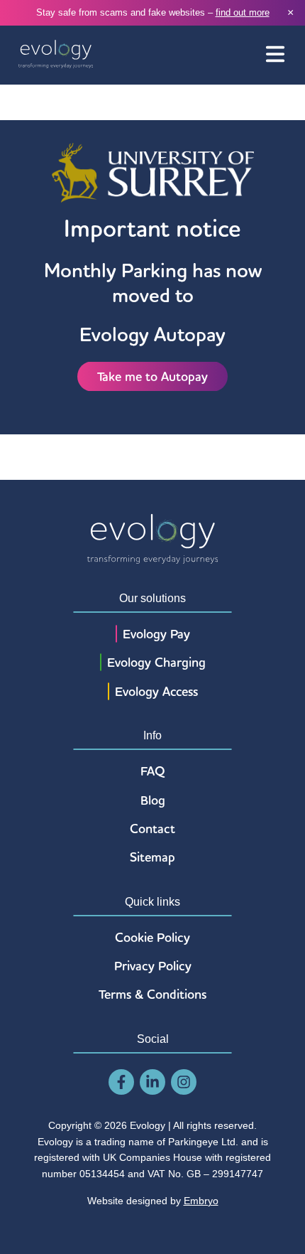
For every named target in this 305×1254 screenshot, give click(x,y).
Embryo (201, 1200)
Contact (152, 828)
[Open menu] (275, 55)
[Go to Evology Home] (55, 55)
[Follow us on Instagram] (183, 1082)
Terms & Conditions (152, 994)
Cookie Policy (152, 937)
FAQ (152, 771)
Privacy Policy (153, 966)
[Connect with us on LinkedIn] (152, 1082)
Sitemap (152, 857)
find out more (243, 12)
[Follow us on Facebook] (121, 1082)
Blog (152, 800)
